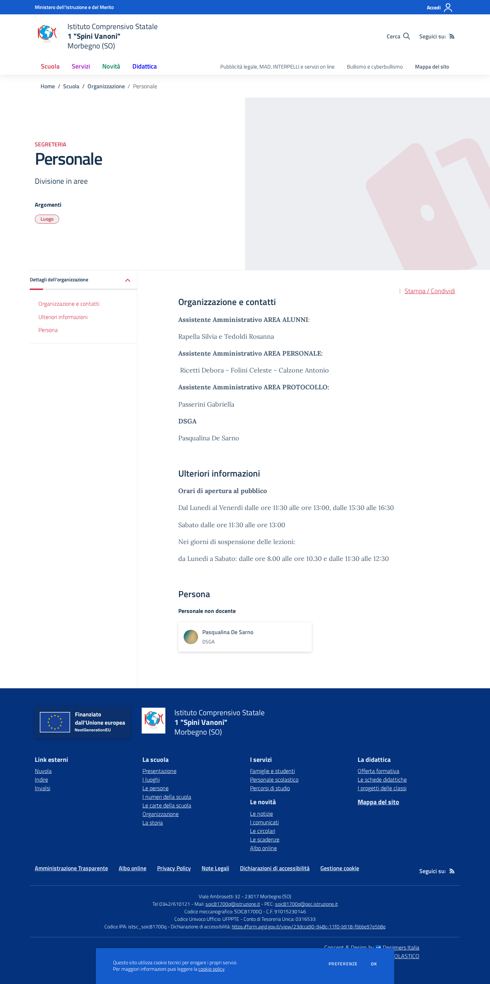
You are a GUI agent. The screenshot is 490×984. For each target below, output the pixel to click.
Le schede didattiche (382, 779)
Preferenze (343, 964)
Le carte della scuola (166, 805)
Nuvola (43, 771)
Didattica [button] (144, 66)
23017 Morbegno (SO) (268, 896)
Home (48, 86)
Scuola (71, 86)
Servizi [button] (81, 66)
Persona (48, 330)
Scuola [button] (50, 66)
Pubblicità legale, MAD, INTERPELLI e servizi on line (277, 66)
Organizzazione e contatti (68, 303)
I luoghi (151, 779)
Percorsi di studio (270, 788)
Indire (41, 779)
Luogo (47, 218)
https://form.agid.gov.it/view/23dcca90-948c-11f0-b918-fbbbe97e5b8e (309, 926)
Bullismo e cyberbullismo (375, 66)
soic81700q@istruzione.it (233, 904)
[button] (83, 280)
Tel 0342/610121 (171, 904)
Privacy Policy (174, 868)
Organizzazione (106, 86)
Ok (374, 964)
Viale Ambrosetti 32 (219, 896)
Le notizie (261, 813)
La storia (152, 822)
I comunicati (264, 822)
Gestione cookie (339, 868)
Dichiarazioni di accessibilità (275, 868)
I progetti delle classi (382, 788)
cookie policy (211, 969)
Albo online (263, 848)
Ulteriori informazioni (63, 317)
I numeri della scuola (166, 796)
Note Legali (215, 868)
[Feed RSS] (452, 36)
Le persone (155, 788)
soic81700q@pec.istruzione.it (306, 904)
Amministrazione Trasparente (71, 868)
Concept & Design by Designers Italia (371, 947)
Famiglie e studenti (272, 771)
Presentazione (159, 771)
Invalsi (42, 788)
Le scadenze (264, 839)
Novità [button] (111, 66)
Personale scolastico (274, 779)
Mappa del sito (432, 66)
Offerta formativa (378, 771)
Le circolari (262, 830)
